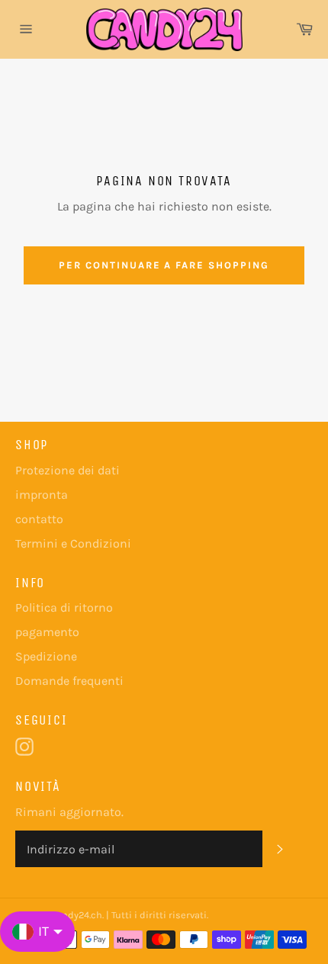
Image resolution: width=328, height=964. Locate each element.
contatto (39, 519)
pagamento (47, 632)
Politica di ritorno (64, 607)
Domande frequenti (69, 680)
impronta (41, 494)
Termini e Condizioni (73, 543)
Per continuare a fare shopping (164, 265)
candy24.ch (76, 915)
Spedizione (46, 656)
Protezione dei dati (67, 470)
